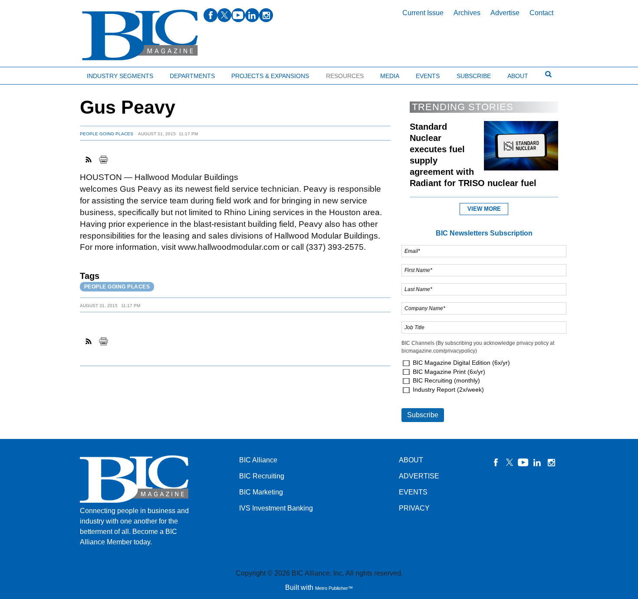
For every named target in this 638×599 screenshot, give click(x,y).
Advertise (505, 12)
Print (103, 159)
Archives (467, 12)
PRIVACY (414, 508)
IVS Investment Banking (276, 508)
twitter (224, 15)
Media (389, 75)
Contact (541, 12)
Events (428, 75)
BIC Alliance (258, 460)
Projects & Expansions (270, 75)
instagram (266, 15)
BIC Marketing (261, 492)
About (517, 75)
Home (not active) (26, 74)
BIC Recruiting (261, 476)
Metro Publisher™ (334, 588)
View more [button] (484, 209)
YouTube (523, 462)
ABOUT (411, 460)
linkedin (252, 15)
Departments (192, 75)
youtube (238, 15)
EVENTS (413, 492)
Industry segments (120, 75)
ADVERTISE (419, 476)
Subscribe (474, 75)
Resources (345, 75)
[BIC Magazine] (140, 35)
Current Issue (423, 12)
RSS (89, 159)
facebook (210, 15)
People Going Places (106, 133)
